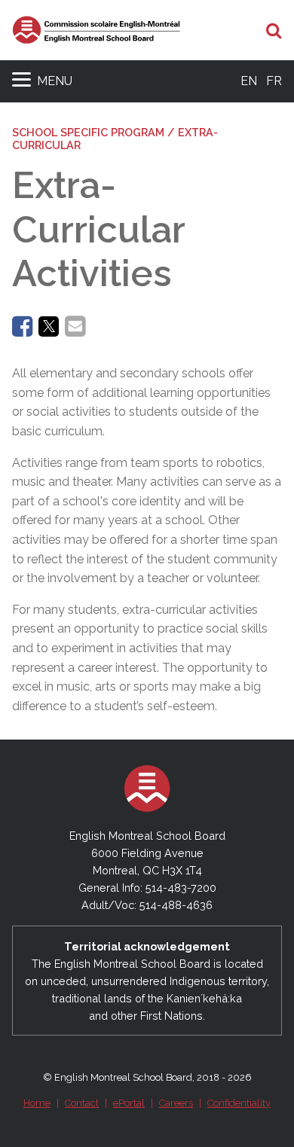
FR (274, 81)
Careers (176, 1103)
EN (248, 81)
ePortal (129, 1103)
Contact (82, 1103)
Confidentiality (239, 1103)
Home (37, 1103)
